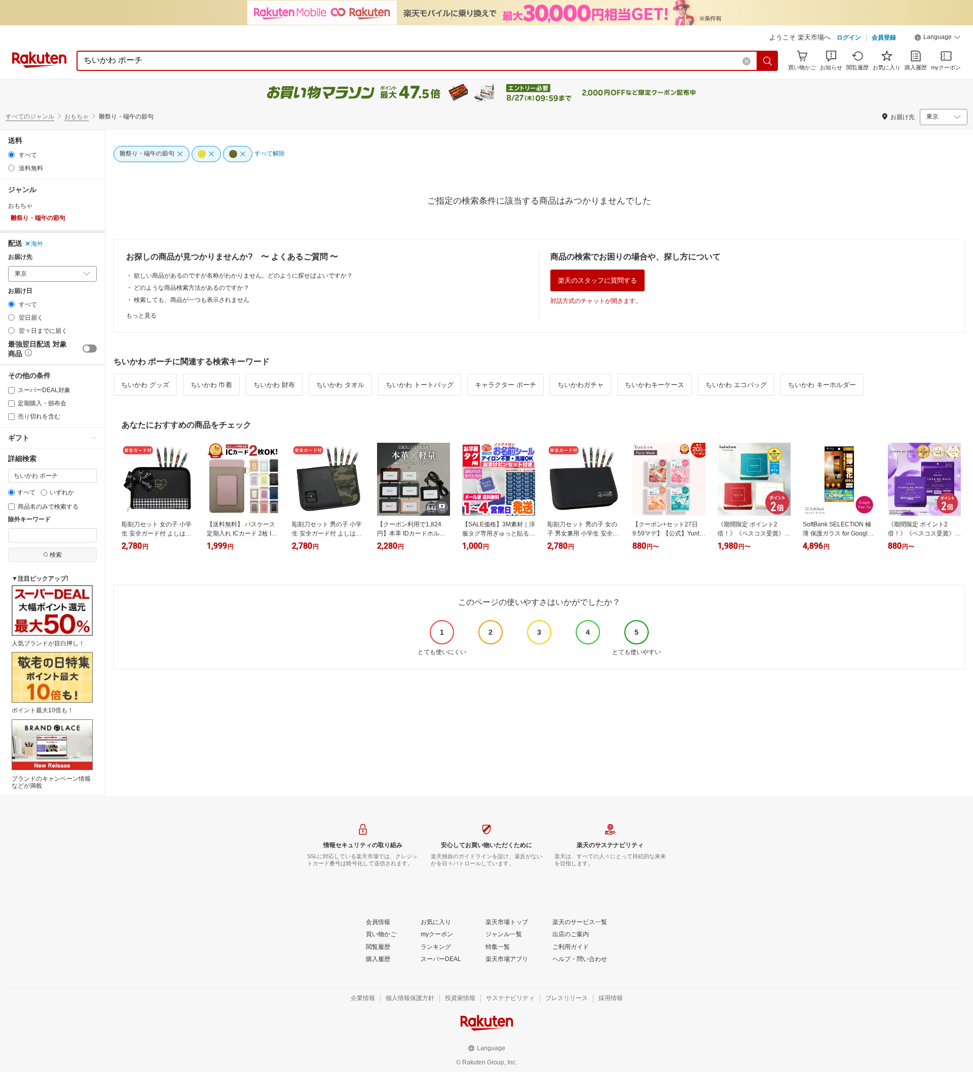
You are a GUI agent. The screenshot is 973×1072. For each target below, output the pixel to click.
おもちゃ (76, 116)
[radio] (11, 154)
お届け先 (20, 257)
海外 (37, 243)
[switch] (90, 348)
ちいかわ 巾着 (211, 385)
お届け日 (20, 291)
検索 (56, 554)
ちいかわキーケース (654, 385)
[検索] (768, 61)
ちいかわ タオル (340, 385)
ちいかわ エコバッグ (736, 385)
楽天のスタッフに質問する (597, 280)
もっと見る (141, 315)
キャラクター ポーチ (505, 385)
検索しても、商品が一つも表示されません (191, 299)
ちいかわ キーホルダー (822, 385)
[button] (937, 38)
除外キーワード (29, 519)
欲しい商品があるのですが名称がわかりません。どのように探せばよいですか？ (243, 275)
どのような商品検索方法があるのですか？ (191, 287)
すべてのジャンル (30, 116)
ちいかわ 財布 (274, 385)
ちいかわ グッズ (145, 385)
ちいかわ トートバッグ (420, 385)
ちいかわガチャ (580, 385)
